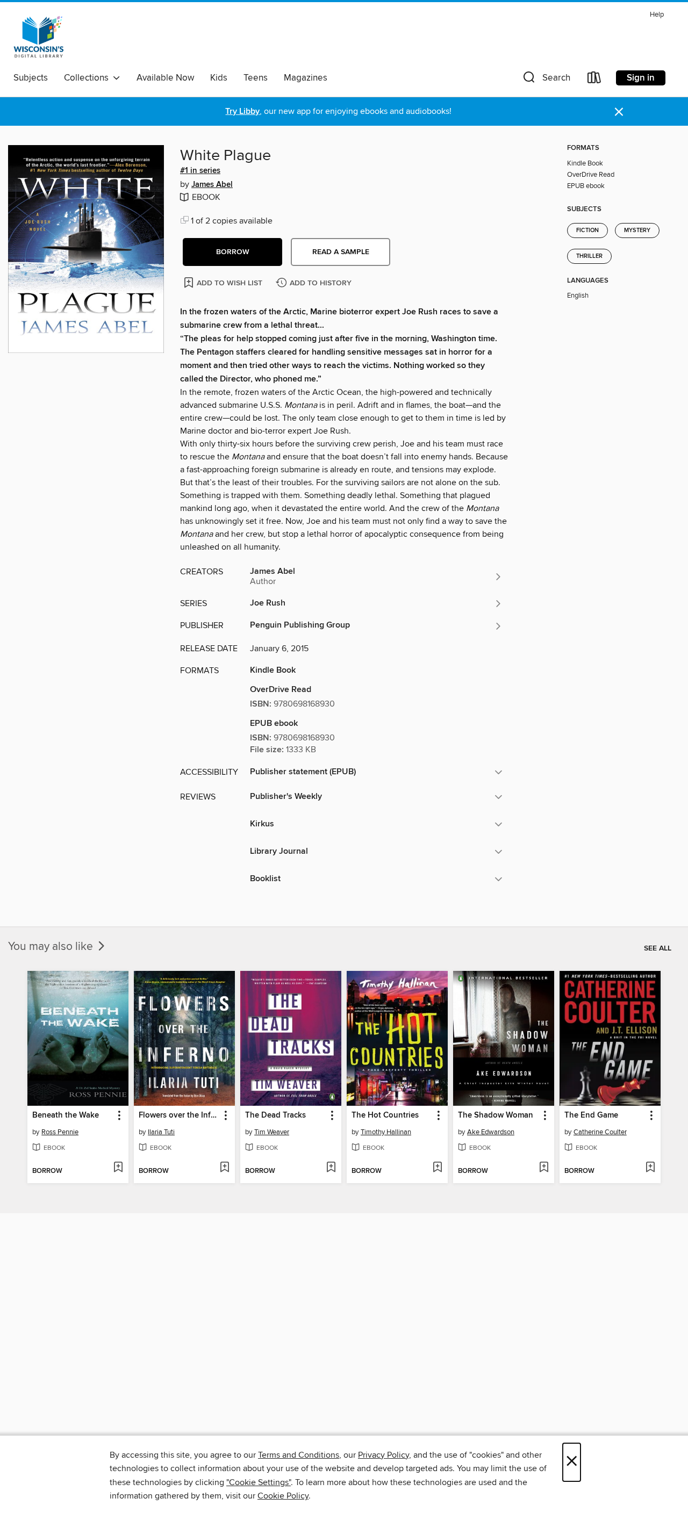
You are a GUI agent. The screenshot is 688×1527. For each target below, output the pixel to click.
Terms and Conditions (298, 1455)
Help (657, 15)
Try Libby (242, 111)
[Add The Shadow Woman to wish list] (543, 1168)
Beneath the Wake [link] (65, 1115)
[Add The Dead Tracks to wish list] (331, 1168)
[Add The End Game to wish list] (650, 1168)
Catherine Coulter (600, 1132)
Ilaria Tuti (161, 1132)
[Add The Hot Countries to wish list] (437, 1168)
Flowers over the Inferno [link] (179, 1115)
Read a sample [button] (340, 252)
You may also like (52, 947)
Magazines (305, 78)
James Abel (212, 185)
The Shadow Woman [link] (495, 1115)
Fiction (587, 230)
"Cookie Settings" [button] (258, 1482)
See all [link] (657, 948)
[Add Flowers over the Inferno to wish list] (224, 1168)
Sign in (641, 78)
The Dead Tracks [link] (275, 1115)
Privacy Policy (383, 1455)
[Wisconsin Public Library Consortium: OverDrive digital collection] (38, 37)
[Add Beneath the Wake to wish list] (118, 1168)
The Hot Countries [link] (385, 1115)
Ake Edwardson (490, 1132)
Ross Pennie (59, 1132)
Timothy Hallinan (386, 1132)
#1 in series (200, 171)
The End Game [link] (591, 1115)
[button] (545, 79)
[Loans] (594, 79)
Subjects (30, 78)
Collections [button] (88, 78)
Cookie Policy (283, 1495)
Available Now (165, 78)
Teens (255, 78)
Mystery (637, 230)
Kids (218, 78)
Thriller (589, 256)
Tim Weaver (271, 1132)
